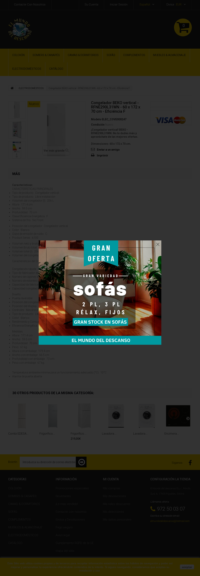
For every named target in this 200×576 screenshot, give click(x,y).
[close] (157, 243)
